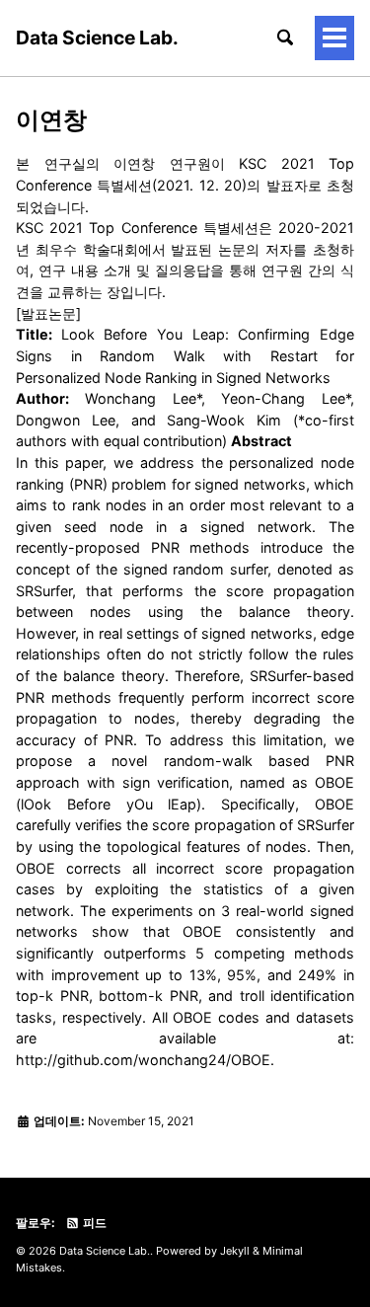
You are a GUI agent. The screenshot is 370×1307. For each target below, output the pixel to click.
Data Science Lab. (97, 37)
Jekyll (235, 1251)
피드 (93, 1222)
